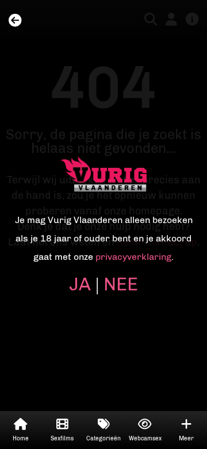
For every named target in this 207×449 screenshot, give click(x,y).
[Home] (15, 21)
